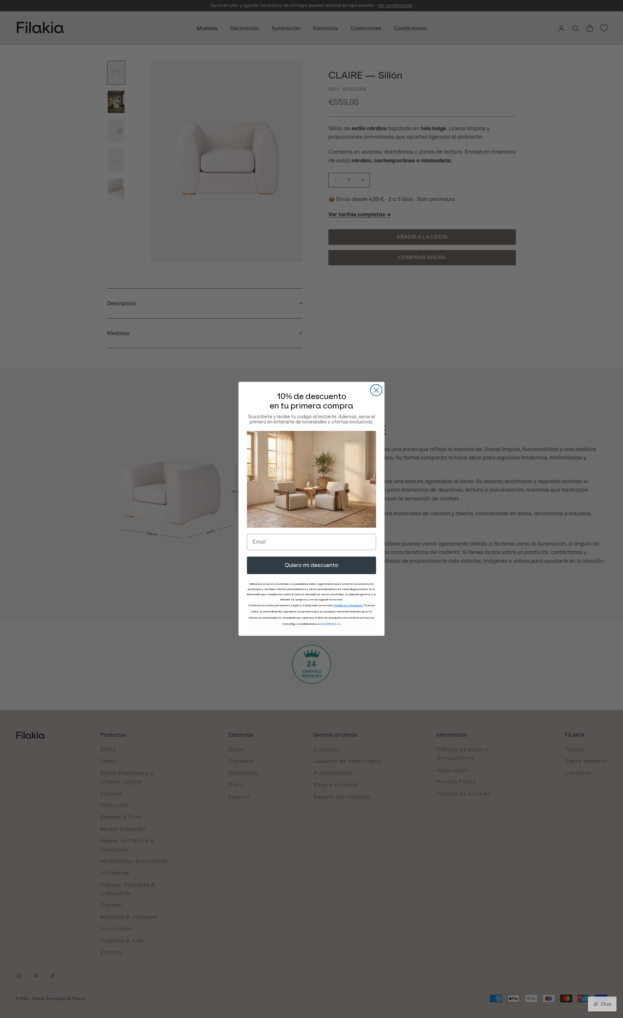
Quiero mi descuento (311, 565)
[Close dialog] (376, 390)
